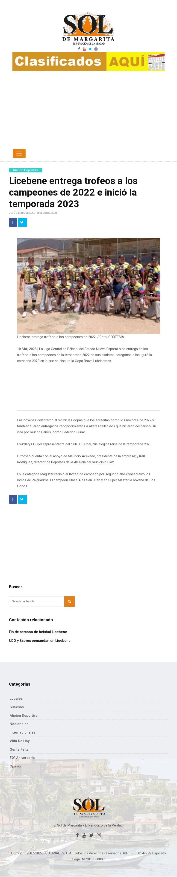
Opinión (16, 766)
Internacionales (22, 732)
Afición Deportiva (25, 170)
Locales (16, 698)
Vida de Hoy (20, 741)
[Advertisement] (88, 112)
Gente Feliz (19, 749)
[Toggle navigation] (19, 153)
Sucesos (17, 707)
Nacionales (19, 724)
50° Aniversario (22, 758)
